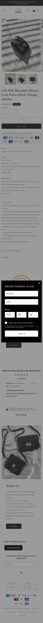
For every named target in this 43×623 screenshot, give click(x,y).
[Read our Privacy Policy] (37, 326)
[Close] (39, 283)
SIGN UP (21, 333)
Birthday (7, 309)
